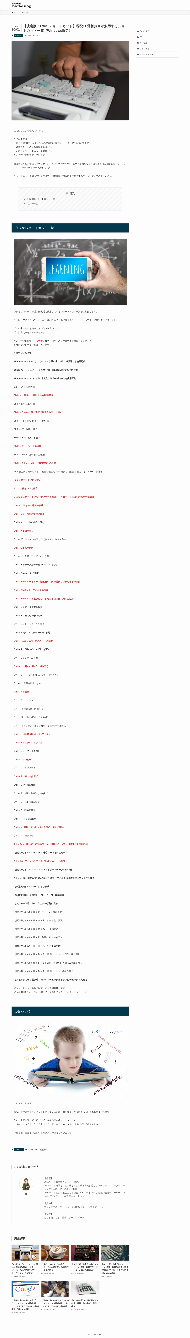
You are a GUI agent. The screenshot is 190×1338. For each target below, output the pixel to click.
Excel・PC (18, 35)
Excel (31, 1150)
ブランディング (146, 49)
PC (36, 1150)
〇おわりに (32, 203)
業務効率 (43, 1150)
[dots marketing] (22, 5)
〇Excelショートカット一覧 (41, 199)
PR (141, 37)
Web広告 (144, 43)
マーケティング (146, 54)
